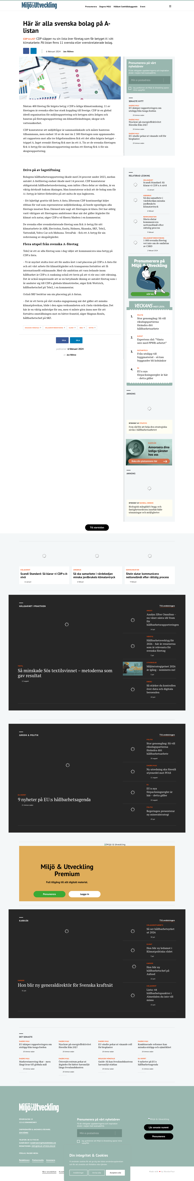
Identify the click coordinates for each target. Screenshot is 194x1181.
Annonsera (50, 1160)
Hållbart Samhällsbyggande (126, 6)
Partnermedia (38, 1160)
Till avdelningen (167, 606)
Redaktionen (24, 1160)
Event (142, 6)
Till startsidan (97, 527)
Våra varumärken (49, 1172)
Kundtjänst (63, 1172)
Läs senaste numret (159, 1127)
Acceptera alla (115, 1173)
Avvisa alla (96, 1173)
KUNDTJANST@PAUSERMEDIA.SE (43, 1143)
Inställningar (78, 1173)
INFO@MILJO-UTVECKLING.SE (43, 1146)
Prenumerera (91, 6)
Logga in (84, 894)
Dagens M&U (105, 6)
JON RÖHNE (23, 1133)
